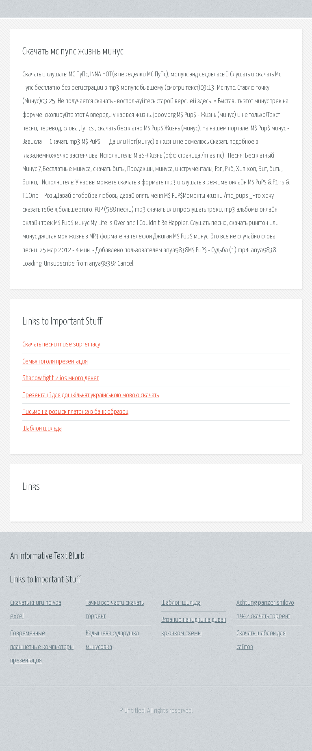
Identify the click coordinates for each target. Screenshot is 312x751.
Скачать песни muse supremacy (61, 344)
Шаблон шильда (42, 428)
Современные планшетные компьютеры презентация (42, 647)
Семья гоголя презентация (55, 361)
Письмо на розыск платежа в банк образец (75, 412)
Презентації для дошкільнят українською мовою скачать (90, 395)
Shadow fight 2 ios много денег (60, 378)
